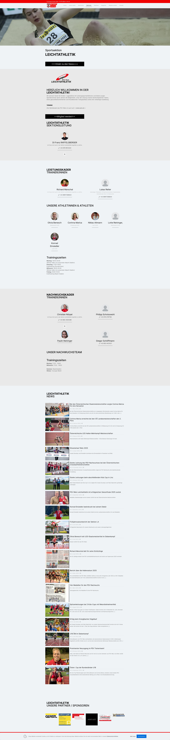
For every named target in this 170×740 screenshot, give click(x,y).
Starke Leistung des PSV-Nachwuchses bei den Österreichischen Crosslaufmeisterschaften (94, 464)
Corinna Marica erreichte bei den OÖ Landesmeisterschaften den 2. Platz (95, 420)
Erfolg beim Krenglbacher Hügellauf (83, 619)
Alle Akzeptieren (141, 736)
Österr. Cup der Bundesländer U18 (83, 667)
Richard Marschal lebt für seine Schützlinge (86, 551)
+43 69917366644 (65, 195)
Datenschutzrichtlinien (112, 736)
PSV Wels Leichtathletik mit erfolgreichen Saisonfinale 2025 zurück (95, 492)
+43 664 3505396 (65, 320)
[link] (51, 715)
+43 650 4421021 (106, 343)
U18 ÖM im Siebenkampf (79, 634)
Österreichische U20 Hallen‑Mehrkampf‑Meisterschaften (91, 433)
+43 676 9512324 (65, 148)
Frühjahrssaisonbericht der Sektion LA (84, 522)
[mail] (64, 154)
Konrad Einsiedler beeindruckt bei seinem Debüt (88, 507)
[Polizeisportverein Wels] (52, 5)
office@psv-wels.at (65, 1)
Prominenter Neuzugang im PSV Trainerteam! (87, 648)
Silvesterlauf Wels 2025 (79, 448)
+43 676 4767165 (106, 317)
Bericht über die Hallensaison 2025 (83, 570)
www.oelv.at (80, 108)
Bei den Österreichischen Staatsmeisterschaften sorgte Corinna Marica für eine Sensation (97, 405)
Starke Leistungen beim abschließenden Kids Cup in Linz (91, 477)
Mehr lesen (133, 736)
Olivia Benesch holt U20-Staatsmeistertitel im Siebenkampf (92, 536)
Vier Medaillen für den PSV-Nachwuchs (85, 585)
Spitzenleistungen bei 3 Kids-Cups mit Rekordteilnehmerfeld (93, 604)
